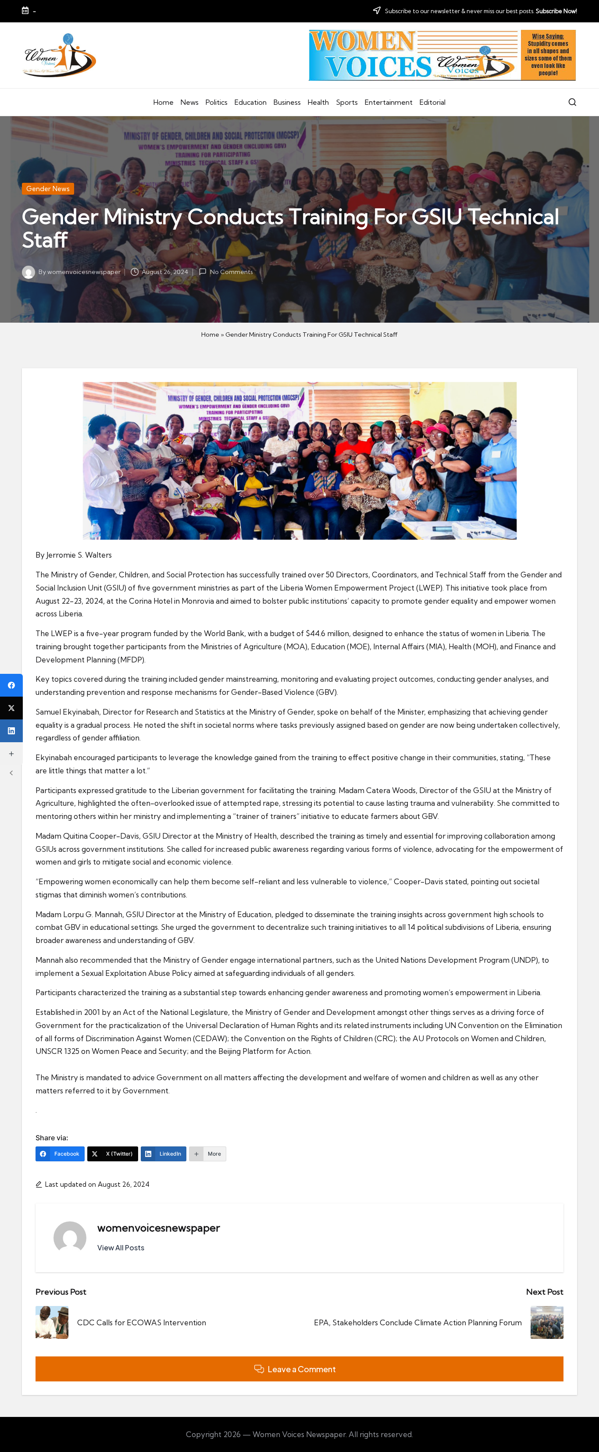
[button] (120, 1247)
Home (210, 334)
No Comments (231, 272)
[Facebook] (11, 685)
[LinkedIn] (11, 730)
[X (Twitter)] (11, 708)
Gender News (48, 189)
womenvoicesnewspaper (158, 1227)
